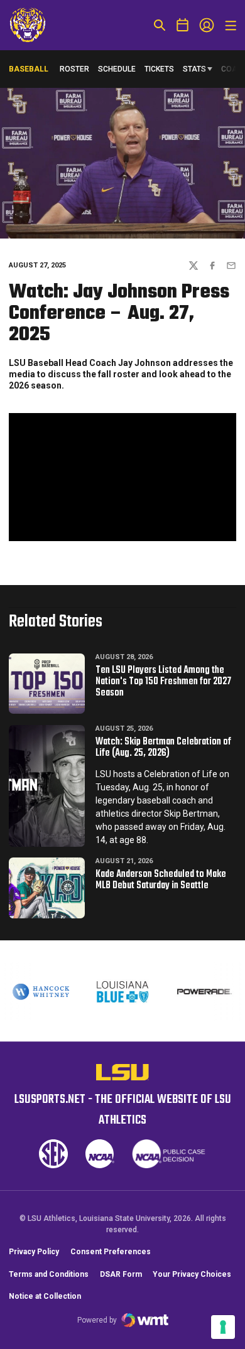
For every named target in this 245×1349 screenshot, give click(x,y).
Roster (74, 69)
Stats (194, 69)
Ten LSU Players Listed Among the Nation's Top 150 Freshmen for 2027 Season (163, 681)
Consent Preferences (110, 1251)
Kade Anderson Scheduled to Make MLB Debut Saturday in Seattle (160, 880)
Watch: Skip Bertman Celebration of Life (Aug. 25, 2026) (163, 747)
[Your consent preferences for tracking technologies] (223, 1327)
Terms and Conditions (49, 1274)
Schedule (117, 69)
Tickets (159, 69)
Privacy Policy (34, 1251)
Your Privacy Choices (192, 1274)
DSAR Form (121, 1274)
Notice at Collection (45, 1296)
